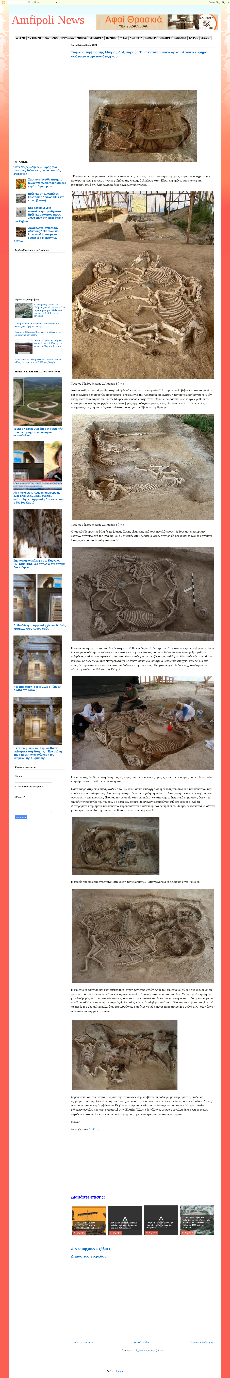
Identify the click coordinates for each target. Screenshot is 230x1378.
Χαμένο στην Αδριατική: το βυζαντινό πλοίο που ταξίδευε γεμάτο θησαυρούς (47, 183)
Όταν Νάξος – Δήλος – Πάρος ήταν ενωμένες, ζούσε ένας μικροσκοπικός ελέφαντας (37, 170)
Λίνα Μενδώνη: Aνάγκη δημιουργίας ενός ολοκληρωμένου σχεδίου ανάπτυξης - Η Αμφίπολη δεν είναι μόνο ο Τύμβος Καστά (38, 497)
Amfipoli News (47, 19)
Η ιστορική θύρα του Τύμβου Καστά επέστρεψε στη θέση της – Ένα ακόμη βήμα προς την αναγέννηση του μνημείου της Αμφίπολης (37, 753)
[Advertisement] (143, 77)
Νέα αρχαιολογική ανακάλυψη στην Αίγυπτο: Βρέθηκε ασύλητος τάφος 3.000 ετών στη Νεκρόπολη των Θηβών (38, 214)
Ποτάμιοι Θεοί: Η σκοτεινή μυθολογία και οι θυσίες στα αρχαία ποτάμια (37, 325)
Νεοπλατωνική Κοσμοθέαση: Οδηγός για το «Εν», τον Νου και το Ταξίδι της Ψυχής (38, 361)
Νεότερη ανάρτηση (83, 1342)
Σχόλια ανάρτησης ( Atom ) (150, 1350)
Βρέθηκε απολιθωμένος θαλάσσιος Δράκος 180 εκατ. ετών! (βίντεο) (46, 197)
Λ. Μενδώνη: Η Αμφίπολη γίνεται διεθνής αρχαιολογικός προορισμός (39, 627)
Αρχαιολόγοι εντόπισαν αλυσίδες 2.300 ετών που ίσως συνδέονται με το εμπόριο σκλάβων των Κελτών (36, 234)
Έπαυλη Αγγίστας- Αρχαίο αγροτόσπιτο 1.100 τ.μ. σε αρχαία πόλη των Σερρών (48, 343)
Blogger (119, 1371)
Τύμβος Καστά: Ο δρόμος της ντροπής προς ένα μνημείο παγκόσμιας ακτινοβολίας (38, 432)
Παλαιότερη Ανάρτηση (201, 1342)
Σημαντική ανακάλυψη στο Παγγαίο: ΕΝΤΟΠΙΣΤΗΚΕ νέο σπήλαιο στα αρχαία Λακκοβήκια (39, 564)
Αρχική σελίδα (141, 1342)
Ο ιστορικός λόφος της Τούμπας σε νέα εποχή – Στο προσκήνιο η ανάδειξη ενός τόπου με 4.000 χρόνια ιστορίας (49, 310)
